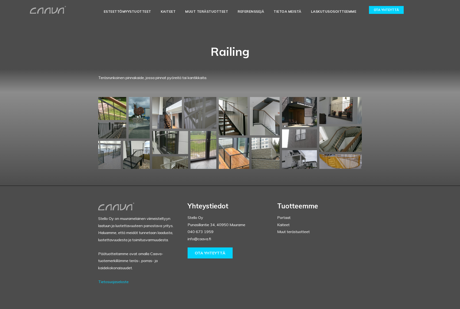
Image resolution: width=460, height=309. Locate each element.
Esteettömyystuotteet (127, 11)
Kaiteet (168, 11)
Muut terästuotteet (206, 11)
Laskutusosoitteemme (333, 11)
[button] (112, 108)
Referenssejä (251, 11)
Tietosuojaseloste (113, 281)
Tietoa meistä (287, 11)
